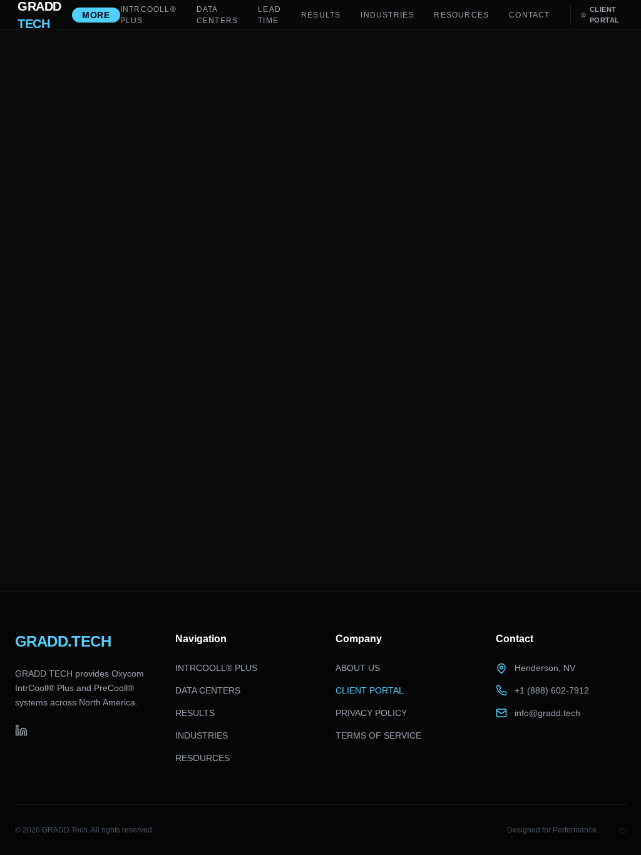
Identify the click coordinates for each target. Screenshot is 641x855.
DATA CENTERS (217, 15)
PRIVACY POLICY (371, 713)
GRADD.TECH (63, 641)
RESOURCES (202, 758)
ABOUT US (358, 668)
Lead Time (269, 15)
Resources (461, 15)
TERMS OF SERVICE (378, 735)
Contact (529, 15)
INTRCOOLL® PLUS (148, 15)
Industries (387, 15)
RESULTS (195, 713)
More (96, 15)
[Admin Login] (622, 830)
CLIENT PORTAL (370, 690)
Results (321, 15)
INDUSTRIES (201, 735)
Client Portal (605, 15)
